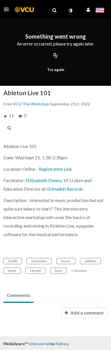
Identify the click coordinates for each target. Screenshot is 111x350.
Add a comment (87, 312)
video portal (39, 343)
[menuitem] (54, 10)
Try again (55, 69)
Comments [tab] (18, 295)
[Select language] (100, 10)
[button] (8, 9)
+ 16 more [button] (79, 270)
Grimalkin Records (64, 188)
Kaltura (62, 343)
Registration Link (55, 169)
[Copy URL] (55, 56)
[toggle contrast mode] (70, 10)
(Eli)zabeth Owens (44, 180)
